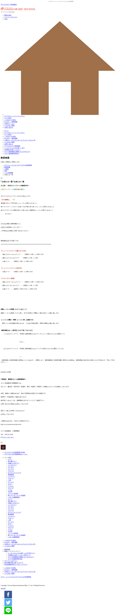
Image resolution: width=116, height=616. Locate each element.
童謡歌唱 (11, 474)
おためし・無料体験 (10, 122)
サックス (11, 482)
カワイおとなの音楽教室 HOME (14, 452)
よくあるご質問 (9, 125)
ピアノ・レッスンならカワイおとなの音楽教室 (16, 577)
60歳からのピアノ (14, 463)
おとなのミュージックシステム (14, 116)
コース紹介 (8, 118)
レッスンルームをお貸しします (14, 148)
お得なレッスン (9, 123)
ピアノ (10, 459)
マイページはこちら (10, 17)
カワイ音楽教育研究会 (11, 153)
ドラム (10, 489)
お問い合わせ (8, 127)
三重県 (6, 169)
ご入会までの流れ (10, 120)
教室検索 (7, 167)
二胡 (9, 480)
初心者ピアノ (12, 461)
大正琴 (10, 491)
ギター (10, 484)
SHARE (3, 588)
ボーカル (11, 467)
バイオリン (11, 476)
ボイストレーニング (14, 472)
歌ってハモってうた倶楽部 (16, 495)
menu (6, 19)
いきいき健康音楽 (14, 497)
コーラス (11, 469)
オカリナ (11, 488)
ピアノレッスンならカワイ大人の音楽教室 (18, 165)
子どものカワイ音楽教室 (9, 4)
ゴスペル (11, 471)
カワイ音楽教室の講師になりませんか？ (17, 151)
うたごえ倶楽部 (13, 493)
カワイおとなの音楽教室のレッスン (16, 454)
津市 (5, 171)
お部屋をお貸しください (12, 149)
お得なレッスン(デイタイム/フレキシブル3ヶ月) (19, 140)
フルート (11, 478)
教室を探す (8, 15)
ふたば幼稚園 (8, 173)
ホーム (6, 131)
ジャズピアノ (12, 465)
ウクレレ (11, 486)
